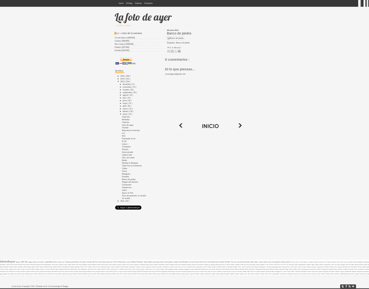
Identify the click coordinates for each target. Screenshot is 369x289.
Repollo (189, 271)
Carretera (171, 267)
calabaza (173, 274)
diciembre (127, 84)
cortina (352, 274)
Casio (194, 267)
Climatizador (262, 267)
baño (95, 274)
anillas (36, 274)
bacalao (75, 274)
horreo (152, 264)
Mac (166, 269)
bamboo (80, 274)
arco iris (237, 262)
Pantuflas (331, 269)
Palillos (319, 269)
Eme (335, 267)
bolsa (103, 264)
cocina (267, 274)
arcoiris (49, 274)
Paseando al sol (128, 139)
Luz (123, 133)
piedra (170, 262)
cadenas (163, 274)
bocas (122, 274)
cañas (256, 262)
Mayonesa (219, 269)
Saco (197, 271)
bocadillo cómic (115, 274)
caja (169, 274)
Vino (232, 262)
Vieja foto (126, 117)
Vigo (145, 262)
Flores (115, 262)
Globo (19, 269)
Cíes (323, 267)
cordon (332, 274)
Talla (248, 271)
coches (262, 274)
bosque (107, 264)
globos (278, 262)
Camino (138, 267)
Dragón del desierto (130, 182)
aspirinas (64, 274)
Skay (214, 271)
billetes (102, 274)
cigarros (242, 274)
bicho (98, 274)
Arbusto (321, 264)
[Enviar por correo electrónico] (168, 51)
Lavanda (112, 269)
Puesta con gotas (118, 271)
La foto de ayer (143, 17)
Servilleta (202, 271)
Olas (298, 269)
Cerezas (213, 267)
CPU (86, 267)
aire (9, 274)
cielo (100, 262)
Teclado (125, 128)
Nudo (8, 264)
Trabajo (272, 271)
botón (146, 274)
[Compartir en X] (175, 51)
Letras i (125, 144)
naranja (206, 264)
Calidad (117, 267)
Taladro (245, 271)
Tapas (69, 264)
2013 (122, 79)
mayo (125, 103)
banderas (85, 274)
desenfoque (143, 264)
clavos (253, 274)
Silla (53, 264)
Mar (26, 262)
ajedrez (13, 274)
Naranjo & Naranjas (130, 163)
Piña (24, 264)
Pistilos (71, 271)
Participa (351, 269)
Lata (341, 262)
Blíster (55, 267)
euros (270, 262)
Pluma (28, 264)
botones (142, 274)
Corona (299, 267)
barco (92, 274)
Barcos (306, 262)
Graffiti (32, 269)
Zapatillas (85, 264)
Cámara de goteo (312, 267)
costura (131, 264)
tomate (258, 264)
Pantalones (325, 269)
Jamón (99, 269)
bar (89, 274)
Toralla (268, 271)
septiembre (127, 92)
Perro (38, 271)
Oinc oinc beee (128, 158)
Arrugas (342, 264)
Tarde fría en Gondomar (132, 166)
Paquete (346, 269)
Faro (111, 262)
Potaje (98, 271)
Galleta (11, 269)
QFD (139, 271)
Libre (126, 269)
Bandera (6, 267)
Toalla (73, 264)
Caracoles (159, 267)
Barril (16, 267)
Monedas (126, 119)
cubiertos (136, 264)
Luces (129, 262)
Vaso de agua (127, 125)
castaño (202, 274)
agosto (126, 95)
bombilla (134, 274)
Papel (213, 262)
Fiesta (197, 262)
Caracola (153, 267)
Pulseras (134, 271)
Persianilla (48, 271)
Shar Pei (210, 271)
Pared (16, 264)
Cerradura (219, 267)
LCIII (107, 269)
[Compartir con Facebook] (179, 51)
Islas (89, 269)
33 (286, 264)
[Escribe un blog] (172, 51)
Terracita (263, 271)
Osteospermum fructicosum (309, 269)
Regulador (165, 271)
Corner (295, 267)
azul (71, 274)
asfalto (60, 274)
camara (183, 274)
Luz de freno (156, 269)
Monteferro (252, 269)
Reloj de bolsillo (177, 271)
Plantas (76, 271)
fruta (274, 262)
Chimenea (229, 267)
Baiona (357, 264)
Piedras (20, 264)
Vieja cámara (319, 271)
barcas (99, 264)
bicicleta (247, 262)
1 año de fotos (269, 264)
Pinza (63, 271)
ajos (16, 274)
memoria (193, 264)
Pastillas (125, 177)
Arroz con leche (335, 264)
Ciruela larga (254, 267)
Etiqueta (321, 262)
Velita (289, 271)
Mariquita (198, 269)
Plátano (89, 271)
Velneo (293, 271)
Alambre (308, 264)
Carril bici (177, 267)
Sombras (61, 264)
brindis (155, 274)
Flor (96, 262)
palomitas (219, 264)
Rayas (154, 271)
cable (252, 262)
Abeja (296, 264)
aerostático (366, 271)
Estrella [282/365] (122, 50)
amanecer (27, 274)
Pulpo (125, 271)
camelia (114, 264)
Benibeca (21, 267)
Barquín (11, 267)
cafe (167, 274)
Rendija (184, 271)
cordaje (327, 274)
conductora (290, 274)
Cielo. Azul (241, 267)
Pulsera (125, 149)
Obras (295, 269)
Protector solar (104, 271)
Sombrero (219, 271)
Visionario (332, 271)
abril (125, 106)
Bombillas (66, 267)
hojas (104, 262)
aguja (1, 274)
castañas (197, 274)
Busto (82, 267)
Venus (309, 271)
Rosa (194, 271)
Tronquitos (126, 147)
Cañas (124, 168)
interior (167, 264)
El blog (129, 3)
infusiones (162, 264)
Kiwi (123, 136)
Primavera (33, 264)
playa (18, 262)
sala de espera (230, 264)
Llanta (147, 269)
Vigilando (326, 271)
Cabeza (90, 267)
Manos (176, 269)
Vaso (76, 264)
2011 (122, 201)
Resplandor (48, 264)
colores (265, 262)
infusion (156, 264)
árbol (55, 262)
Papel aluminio (339, 269)
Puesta (42, 264)
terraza (254, 264)
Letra (344, 262)
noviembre (127, 87)
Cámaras (319, 267)
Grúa (338, 262)
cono (300, 274)
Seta (206, 271)
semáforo (237, 264)
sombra (176, 262)
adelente (354, 271)
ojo (209, 264)
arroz (53, 274)
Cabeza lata (127, 155)
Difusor (332, 267)
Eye (349, 267)
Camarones (126, 185)
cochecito (257, 274)
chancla (218, 274)
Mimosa (237, 269)
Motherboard (259, 269)
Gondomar (333, 262)
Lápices (162, 269)
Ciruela (247, 267)
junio (125, 100)
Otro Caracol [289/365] (124, 44)
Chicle (224, 267)
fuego (158, 262)
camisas (187, 274)
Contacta (148, 3)
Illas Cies (78, 269)
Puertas (111, 271)
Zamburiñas (348, 271)
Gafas (328, 262)
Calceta (112, 267)
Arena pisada (127, 152)
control (309, 274)
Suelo (66, 264)
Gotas (59, 262)
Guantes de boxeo (45, 269)
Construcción (285, 267)
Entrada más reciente (240, 126)
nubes (42, 262)
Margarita (360, 262)
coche (260, 262)
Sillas (57, 264)
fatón (148, 264)
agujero (5, 274)
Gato (15, 269)
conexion (296, 274)
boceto (126, 274)
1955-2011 (277, 264)
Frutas (7, 269)
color (270, 274)
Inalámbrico (84, 269)
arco (46, 274)
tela (250, 264)
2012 (122, 81)
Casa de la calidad (186, 267)
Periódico (33, 271)
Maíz (224, 269)
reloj (107, 262)
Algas (313, 264)
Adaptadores (302, 264)
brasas (150, 274)
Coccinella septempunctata (274, 267)
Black (37, 267)
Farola (89, 262)
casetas (124, 264)
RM (142, 271)
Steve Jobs (232, 271)
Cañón (209, 267)
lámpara (184, 264)
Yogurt (342, 271)
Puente (38, 264)
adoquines (360, 271)
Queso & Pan (127, 193)
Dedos (327, 267)
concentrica (283, 274)
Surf (236, 271)
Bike (25, 267)
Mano (351, 262)
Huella (72, 269)
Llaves (124, 262)
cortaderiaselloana (345, 274)
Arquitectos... (127, 187)
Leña (209, 262)
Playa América (83, 271)
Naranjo (276, 269)
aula (68, 274)
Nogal (287, 269)
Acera (294, 262)
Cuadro (304, 267)
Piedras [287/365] (122, 47)
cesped (213, 274)
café (93, 262)
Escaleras (83, 262)
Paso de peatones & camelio (134, 196)
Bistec (34, 267)
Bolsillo (60, 267)
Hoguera (61, 269)
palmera (213, 264)
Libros (124, 190)
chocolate (227, 274)
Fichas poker (362, 267)
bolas (129, 274)
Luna (348, 262)
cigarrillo (232, 274)
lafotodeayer (8, 261)
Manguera (126, 174)
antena (90, 264)
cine (246, 274)
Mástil (272, 269)
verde (181, 262)
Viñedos (337, 271)
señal (242, 264)
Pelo (14, 271)
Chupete (235, 267)
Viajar (313, 271)
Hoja (120, 262)
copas (319, 274)
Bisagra (29, 267)
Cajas (108, 267)
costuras (357, 274)
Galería (138, 3)
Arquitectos (327, 264)
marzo (125, 109)
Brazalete (77, 267)
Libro (130, 269)
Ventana (68, 262)
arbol (43, 274)
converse (314, 274)
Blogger (65, 286)
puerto (288, 262)
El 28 (124, 141)
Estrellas (345, 267)
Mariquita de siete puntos (208, 269)
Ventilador (304, 271)
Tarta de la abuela (255, 271)
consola (304, 274)
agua (31, 262)
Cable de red (96, 267)
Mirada (242, 269)
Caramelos (165, 267)
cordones (337, 274)
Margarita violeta (189, 269)
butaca (159, 274)
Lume (151, 269)
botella (149, 262)
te (291, 262)
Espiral (316, 262)
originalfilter (49, 262)
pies (223, 264)
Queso (217, 262)
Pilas (59, 271)
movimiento (200, 264)
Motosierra (266, 269)
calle (110, 264)
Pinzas (67, 271)
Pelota (18, 271)
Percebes (23, 271)
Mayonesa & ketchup (131, 130)
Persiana (42, 271)
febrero (126, 111)
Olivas (12, 264)
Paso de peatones (359, 269)
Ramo (150, 271)
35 (288, 264)
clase (249, 274)
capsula (192, 274)
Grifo (201, 262)
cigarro (237, 274)
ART (23, 262)
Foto (325, 262)
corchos (323, 274)
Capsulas (148, 267)
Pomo (94, 271)
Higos (57, 269)
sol (38, 262)
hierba (283, 262)
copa (154, 262)
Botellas (186, 262)
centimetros (207, 274)
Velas (80, 264)
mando (189, 264)
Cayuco (204, 267)
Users (285, 271)
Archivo (119, 70)
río (225, 264)
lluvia (180, 264)
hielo (162, 262)
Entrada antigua (180, 126)
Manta (355, 262)
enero (125, 114)
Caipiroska (103, 267)
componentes (276, 274)
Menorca (228, 269)
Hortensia (67, 269)
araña (39, 274)
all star (22, 274)
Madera (134, 262)
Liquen (142, 269)
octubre (126, 90)
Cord (291, 267)
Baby (353, 264)
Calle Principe (124, 267)
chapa (222, 274)
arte (56, 274)
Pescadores (54, 271)
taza (248, 264)
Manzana (181, 269)
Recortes (159, 271)
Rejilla (170, 271)
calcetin (178, 274)
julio (125, 98)
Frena (124, 171)
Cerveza (192, 262)
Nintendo (282, 269)
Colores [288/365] (122, 41)
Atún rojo (348, 264)
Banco (77, 262)
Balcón (361, 264)
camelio (119, 264)
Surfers (240, 271)
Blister (46, 267)
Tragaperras (278, 271)
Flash (367, 267)
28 (284, 264)
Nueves (291, 269)
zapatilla (262, 264)
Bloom (50, 267)
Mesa (232, 269)
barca (242, 262)
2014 (122, 76)
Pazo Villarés (9, 271)
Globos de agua (25, 269)
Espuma (339, 267)
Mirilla (124, 160)
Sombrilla (225, 271)
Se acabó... (127, 198)
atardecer (94, 264)
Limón (138, 269)
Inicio (121, 3)
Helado (53, 269)
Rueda (222, 262)
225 (281, 264)
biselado (107, 274)
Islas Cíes (94, 269)
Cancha (143, 267)
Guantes (37, 269)
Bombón (72, 267)
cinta (127, 264)
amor (32, 274)
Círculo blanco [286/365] (125, 38)
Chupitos (311, 262)
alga (19, 274)
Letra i (117, 269)
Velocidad (298, 271)
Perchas (28, 271)
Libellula (122, 269)
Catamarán (199, 267)
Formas (2, 269)
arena (35, 262)
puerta (73, 262)
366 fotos (292, 264)
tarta (245, 264)
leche (176, 264)
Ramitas (145, 271)
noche (166, 262)
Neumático (3, 264)
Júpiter (103, 269)
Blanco (42, 267)
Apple (317, 264)
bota (138, 274)
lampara (172, 264)
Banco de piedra (179, 33)
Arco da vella (300, 262)
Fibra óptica (354, 267)
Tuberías (125, 122)
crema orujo (363, 274)
